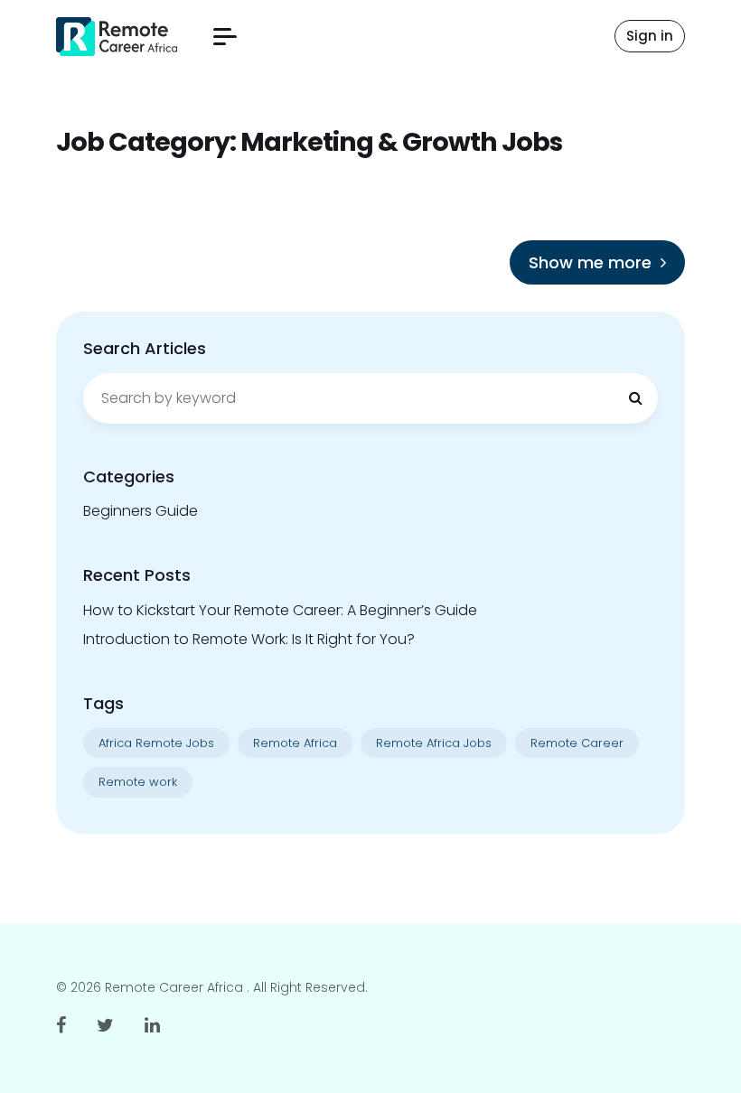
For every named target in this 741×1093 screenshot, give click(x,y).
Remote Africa (295, 743)
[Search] (635, 398)
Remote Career (577, 743)
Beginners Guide (140, 510)
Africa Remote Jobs (156, 743)
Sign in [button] (649, 35)
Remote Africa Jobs (434, 743)
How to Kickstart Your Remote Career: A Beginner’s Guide (280, 610)
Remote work (137, 781)
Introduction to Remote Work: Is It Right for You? (249, 639)
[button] (225, 36)
